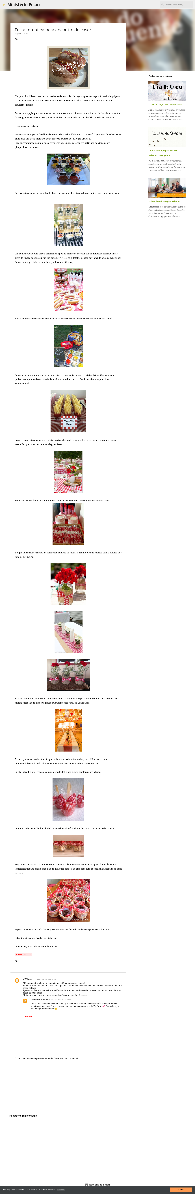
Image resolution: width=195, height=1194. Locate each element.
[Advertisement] (68, 1090)
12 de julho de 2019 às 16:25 (45, 979)
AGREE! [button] (180, 1190)
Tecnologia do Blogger (99, 1185)
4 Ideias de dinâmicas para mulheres (164, 201)
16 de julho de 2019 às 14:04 (60, 1000)
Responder (28, 1017)
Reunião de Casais (23, 955)
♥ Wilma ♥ (27, 979)
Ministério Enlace (24, 4)
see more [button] (61, 1190)
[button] (16, 39)
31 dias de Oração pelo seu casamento (165, 104)
